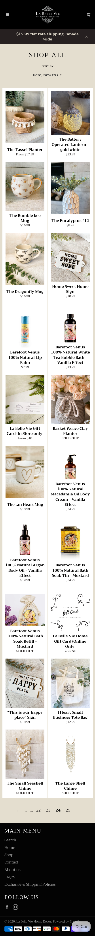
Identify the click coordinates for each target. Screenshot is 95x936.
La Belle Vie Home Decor (33, 921)
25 (68, 810)
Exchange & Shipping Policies (30, 884)
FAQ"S (9, 877)
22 (38, 810)
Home (9, 847)
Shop (8, 855)
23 (48, 810)
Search (10, 840)
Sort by (47, 66)
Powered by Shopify (67, 921)
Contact (11, 862)
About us (12, 870)
